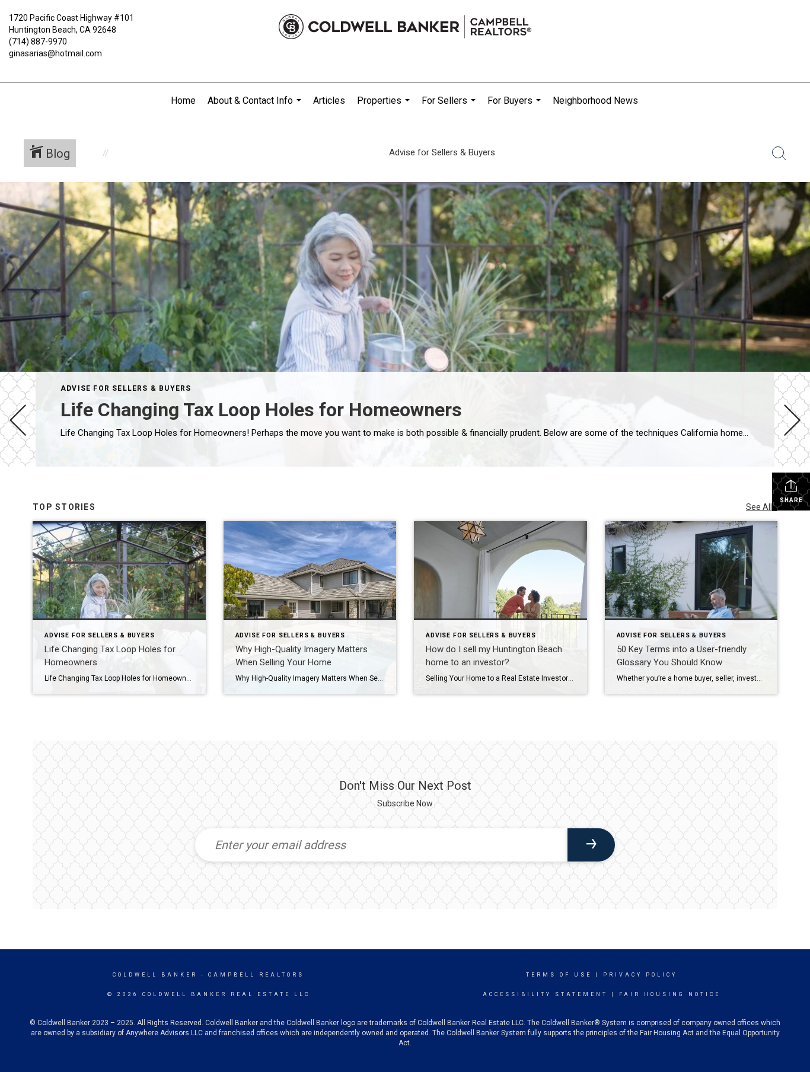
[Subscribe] (591, 845)
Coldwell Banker (155, 975)
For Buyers (515, 107)
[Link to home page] (405, 26)
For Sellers (450, 107)
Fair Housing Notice (669, 994)
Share (791, 500)
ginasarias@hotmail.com (55, 53)
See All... (761, 507)
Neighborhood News (595, 100)
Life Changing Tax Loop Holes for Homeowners (261, 409)
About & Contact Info (256, 107)
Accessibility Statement (545, 994)
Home (183, 100)
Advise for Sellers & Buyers (125, 388)
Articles (329, 100)
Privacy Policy (640, 975)
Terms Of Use (559, 975)
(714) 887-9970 (38, 41)
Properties (385, 107)
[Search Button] (779, 154)
